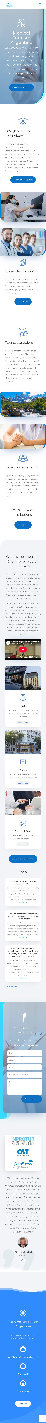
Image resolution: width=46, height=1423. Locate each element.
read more (23, 903)
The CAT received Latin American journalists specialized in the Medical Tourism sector (23, 916)
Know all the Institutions (23, 859)
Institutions (23, 302)
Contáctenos (23, 1404)
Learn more (23, 722)
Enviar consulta (31, 1099)
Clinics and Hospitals (23, 180)
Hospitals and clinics (21, 87)
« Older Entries (11, 986)
